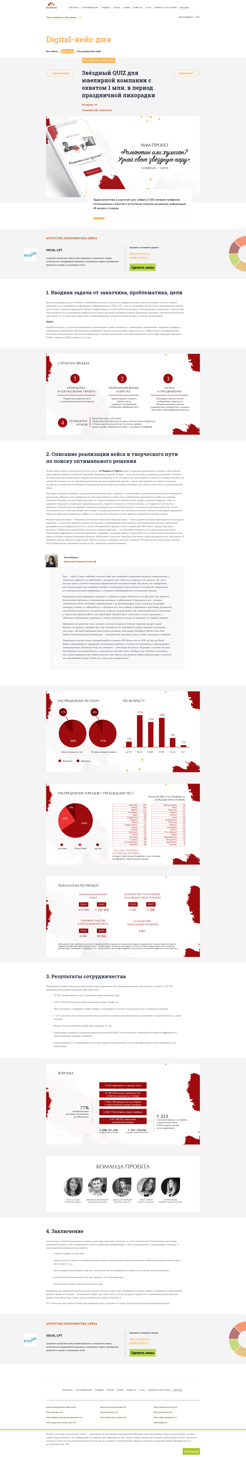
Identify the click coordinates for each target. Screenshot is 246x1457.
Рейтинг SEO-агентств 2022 (109, 1412)
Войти (198, 17)
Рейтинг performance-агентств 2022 (166, 1407)
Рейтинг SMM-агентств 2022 (163, 1412)
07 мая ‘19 (185, 73)
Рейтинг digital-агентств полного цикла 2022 (61, 1422)
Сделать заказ (142, 267)
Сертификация (90, 7)
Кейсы (117, 7)
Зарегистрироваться (185, 17)
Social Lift (54, 250)
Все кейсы (52, 51)
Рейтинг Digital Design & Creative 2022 (113, 1417)
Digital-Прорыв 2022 (161, 1422)
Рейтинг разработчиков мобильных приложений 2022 (64, 1417)
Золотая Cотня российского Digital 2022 (113, 1407)
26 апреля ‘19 (60, 73)
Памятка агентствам (166, 7)
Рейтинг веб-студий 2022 (54, 1412)
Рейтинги (74, 7)
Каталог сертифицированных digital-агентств (61, 1407)
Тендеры (105, 7)
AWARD (126, 7)
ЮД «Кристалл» (103, 110)
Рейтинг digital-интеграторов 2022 (165, 1417)
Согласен (191, 1451)
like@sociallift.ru (139, 257)
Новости (138, 7)
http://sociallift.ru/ (139, 253)
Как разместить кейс (89, 51)
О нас (149, 7)
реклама (184, 7)
